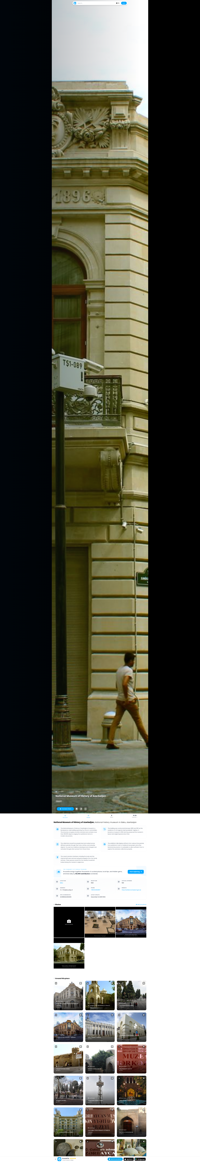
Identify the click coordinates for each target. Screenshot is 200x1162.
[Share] (85, 809)
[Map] (81, 809)
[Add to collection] (76, 809)
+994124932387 (95, 890)
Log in (123, 3)
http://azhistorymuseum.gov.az (131, 890)
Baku (61, 883)
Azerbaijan (60, 792)
